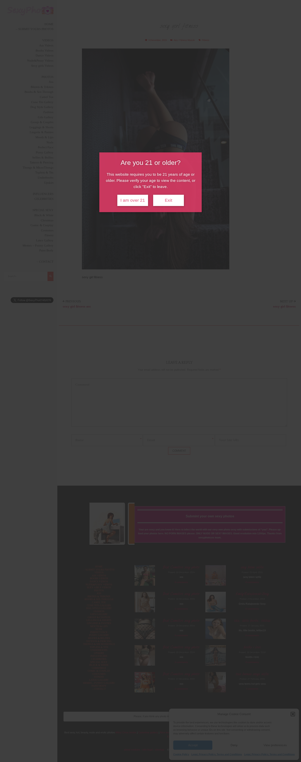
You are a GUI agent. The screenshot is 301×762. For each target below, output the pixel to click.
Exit (168, 200)
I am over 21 (132, 200)
